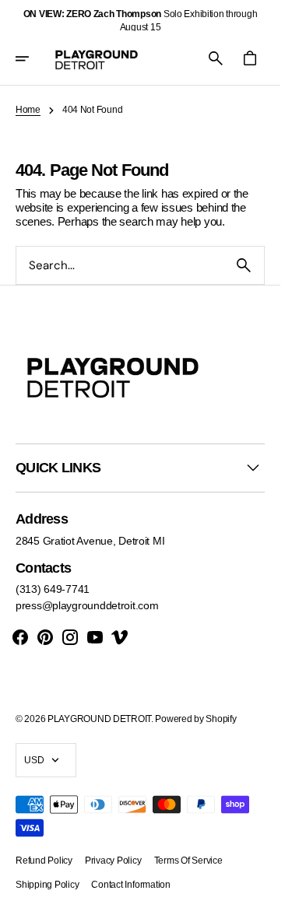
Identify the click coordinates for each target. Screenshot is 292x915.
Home (28, 109)
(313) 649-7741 (53, 589)
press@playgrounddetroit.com (87, 605)
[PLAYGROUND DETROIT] (96, 58)
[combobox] (119, 265)
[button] (33, 58)
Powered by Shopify (195, 718)
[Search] (243, 265)
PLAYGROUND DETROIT (99, 718)
